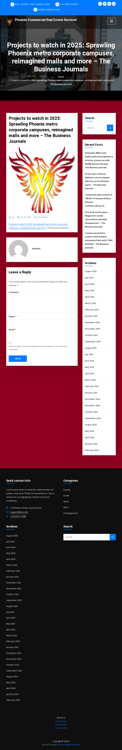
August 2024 (91, 424)
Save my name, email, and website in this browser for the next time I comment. (38, 348)
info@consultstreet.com (49, 9)
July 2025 (89, 354)
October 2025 (91, 335)
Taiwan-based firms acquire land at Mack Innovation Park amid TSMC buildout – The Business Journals (99, 240)
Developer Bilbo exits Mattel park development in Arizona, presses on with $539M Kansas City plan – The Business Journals (99, 160)
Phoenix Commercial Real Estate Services (46, 20)
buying (66, 489)
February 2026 (92, 309)
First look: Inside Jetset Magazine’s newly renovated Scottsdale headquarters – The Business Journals (96, 219)
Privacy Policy (61, 728)
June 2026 (89, 284)
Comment (14, 292)
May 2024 (89, 431)
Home (61, 76)
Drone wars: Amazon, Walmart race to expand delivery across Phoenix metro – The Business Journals (97, 181)
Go (110, 127)
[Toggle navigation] (111, 21)
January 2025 (91, 392)
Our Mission (61, 721)
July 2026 (89, 277)
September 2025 (93, 341)
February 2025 (92, 386)
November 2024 (92, 405)
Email (12, 329)
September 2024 (93, 418)
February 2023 (92, 450)
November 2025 (92, 328)
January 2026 (91, 316)
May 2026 (89, 290)
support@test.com (19, 512)
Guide (66, 495)
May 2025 (89, 367)
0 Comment (42, 217)
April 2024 (89, 437)
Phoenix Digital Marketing (68, 744)
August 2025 (91, 347)
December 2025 (92, 322)
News (66, 501)
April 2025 (89, 373)
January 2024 (91, 443)
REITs (65, 507)
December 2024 (92, 399)
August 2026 (91, 271)
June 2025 (89, 360)
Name (12, 316)
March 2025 (90, 379)
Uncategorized (70, 513)
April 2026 (89, 296)
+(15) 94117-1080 (18, 516)
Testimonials (61, 724)
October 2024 (91, 411)
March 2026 (90, 303)
